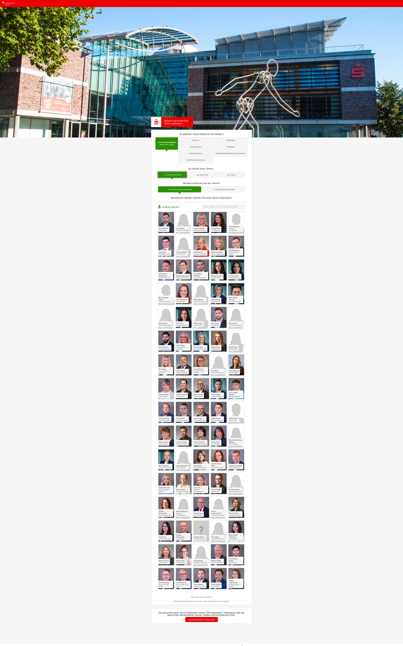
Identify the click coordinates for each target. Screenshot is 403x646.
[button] (166, 143)
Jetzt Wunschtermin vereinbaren (201, 619)
